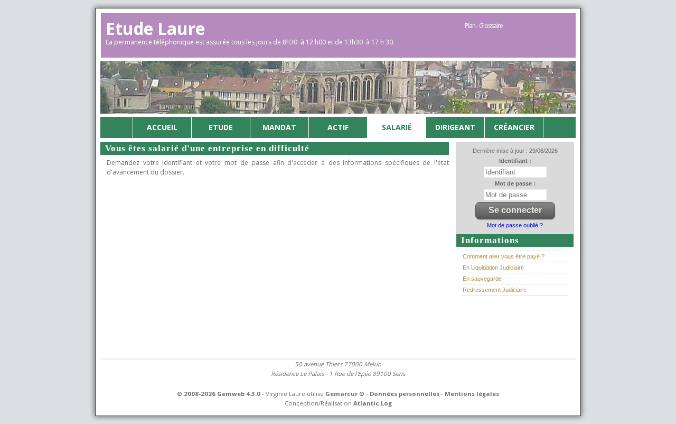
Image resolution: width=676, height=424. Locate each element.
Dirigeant (455, 127)
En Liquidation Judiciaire (493, 267)
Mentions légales (472, 394)
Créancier (514, 127)
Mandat (279, 127)
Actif (338, 127)
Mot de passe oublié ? (515, 225)
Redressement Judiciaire (495, 290)
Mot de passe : (515, 183)
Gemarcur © (344, 394)
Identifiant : (515, 161)
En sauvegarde (482, 278)
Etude (221, 127)
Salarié (397, 127)
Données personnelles (404, 394)
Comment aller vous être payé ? (503, 256)
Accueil (162, 127)
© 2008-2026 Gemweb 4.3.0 (218, 394)
